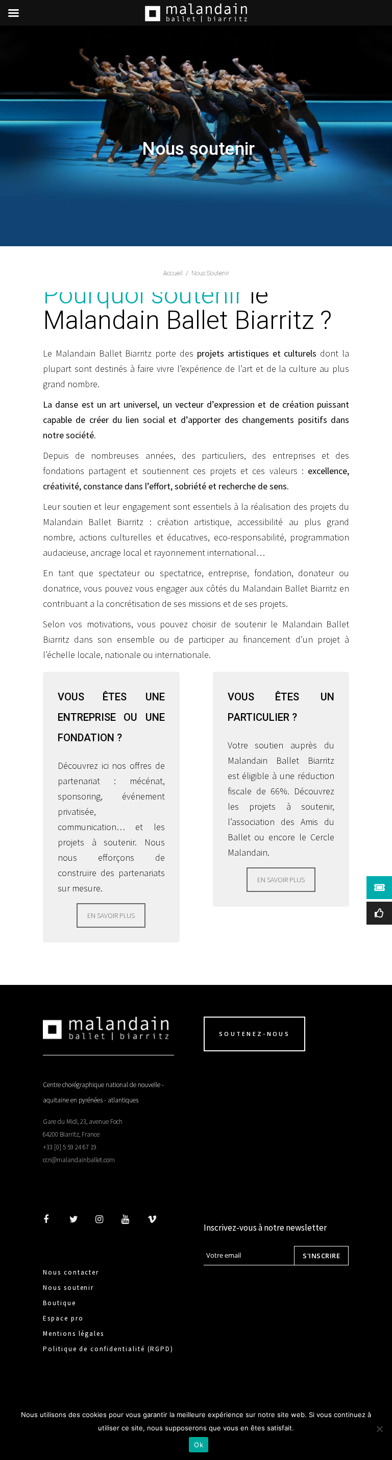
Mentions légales (73, 1333)
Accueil (173, 273)
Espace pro (63, 1318)
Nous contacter (71, 1272)
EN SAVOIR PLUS (111, 915)
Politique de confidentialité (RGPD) (108, 1349)
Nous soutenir (68, 1287)
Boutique (59, 1303)
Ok (198, 1445)
